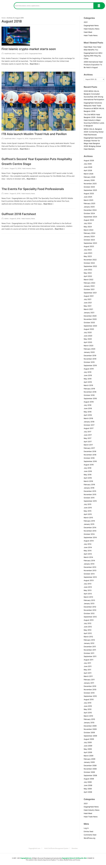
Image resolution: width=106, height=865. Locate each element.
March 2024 (88, 230)
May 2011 (87, 670)
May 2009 (88, 749)
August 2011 (88, 660)
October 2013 (89, 574)
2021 (86, 22)
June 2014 (88, 547)
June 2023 (88, 253)
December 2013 (90, 567)
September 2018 (90, 398)
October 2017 (89, 425)
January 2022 (89, 286)
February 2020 (89, 349)
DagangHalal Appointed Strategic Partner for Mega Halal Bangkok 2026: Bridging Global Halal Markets (93, 143)
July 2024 (88, 223)
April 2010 (88, 713)
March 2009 (88, 756)
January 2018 (89, 422)
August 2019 (89, 369)
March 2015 (88, 518)
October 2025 (89, 187)
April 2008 (88, 792)
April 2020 (88, 342)
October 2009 (89, 732)
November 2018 (90, 392)
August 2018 (89, 402)
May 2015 (87, 511)
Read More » (35, 64)
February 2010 (89, 719)
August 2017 (88, 428)
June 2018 (88, 408)
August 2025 (89, 193)
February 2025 (89, 203)
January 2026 (89, 180)
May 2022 (88, 273)
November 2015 (90, 494)
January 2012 (89, 643)
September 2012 (90, 617)
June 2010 (88, 706)
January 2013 (89, 603)
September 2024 (90, 217)
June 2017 (88, 435)
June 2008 (88, 785)
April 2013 (88, 594)
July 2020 (88, 332)
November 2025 (90, 184)
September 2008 (90, 775)
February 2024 (89, 233)
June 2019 (88, 375)
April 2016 (88, 478)
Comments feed (90, 835)
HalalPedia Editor (10, 53)
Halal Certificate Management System (56, 848)
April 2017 (88, 442)
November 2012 (90, 610)
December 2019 (90, 355)
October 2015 (89, 498)
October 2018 (89, 395)
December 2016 (90, 451)
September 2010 (90, 696)
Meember (75, 848)
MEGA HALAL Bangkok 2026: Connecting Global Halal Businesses (93, 132)
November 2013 (90, 570)
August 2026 (89, 160)
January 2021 (89, 313)
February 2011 (89, 680)
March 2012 (88, 637)
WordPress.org (89, 838)
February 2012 (89, 640)
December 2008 (90, 765)
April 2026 (88, 170)
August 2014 (89, 541)
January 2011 (89, 683)
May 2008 (88, 789)
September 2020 (90, 326)
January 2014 (89, 564)
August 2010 (89, 699)
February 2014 (89, 560)
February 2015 (89, 521)
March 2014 (88, 557)
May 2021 (87, 306)
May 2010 (87, 709)
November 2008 (90, 769)
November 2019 (90, 359)
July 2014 (87, 544)
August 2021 (89, 296)
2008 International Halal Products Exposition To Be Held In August (93, 64)
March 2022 (88, 279)
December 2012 (90, 607)
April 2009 (88, 752)
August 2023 (89, 246)
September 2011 (90, 656)
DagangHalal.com (34, 848)
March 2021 (88, 309)
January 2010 (89, 723)
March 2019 (88, 385)
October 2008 (89, 772)
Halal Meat (88, 32)
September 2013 (90, 577)
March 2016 (88, 481)
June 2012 (88, 627)
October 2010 (89, 693)
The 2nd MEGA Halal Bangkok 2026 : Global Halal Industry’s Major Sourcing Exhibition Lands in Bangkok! (94, 120)
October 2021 (89, 289)
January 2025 (89, 207)
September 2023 (90, 243)
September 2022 (90, 266)
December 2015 (90, 491)
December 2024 (90, 210)
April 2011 (87, 673)
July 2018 (87, 405)
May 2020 (88, 339)
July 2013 (87, 584)
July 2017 (87, 432)
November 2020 (90, 319)
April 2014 (88, 554)
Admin (6, 168)
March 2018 (88, 418)
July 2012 (87, 623)
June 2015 (88, 508)
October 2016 (89, 458)
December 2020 (90, 316)
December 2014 (90, 527)
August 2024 (89, 220)
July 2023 (88, 250)
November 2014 (90, 531)
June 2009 (88, 746)
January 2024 (89, 236)
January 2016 (89, 488)
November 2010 (90, 689)
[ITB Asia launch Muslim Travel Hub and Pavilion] (38, 101)
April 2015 (88, 514)
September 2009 (90, 736)
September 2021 (90, 293)
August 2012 (89, 620)
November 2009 (90, 729)
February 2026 (89, 177)
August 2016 (89, 465)
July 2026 (88, 164)
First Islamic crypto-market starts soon (29, 49)
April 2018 (88, 415)
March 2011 (88, 676)
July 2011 (87, 663)
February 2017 (89, 448)
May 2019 (87, 379)
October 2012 (89, 613)
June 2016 (88, 471)
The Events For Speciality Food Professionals (33, 189)
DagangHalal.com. (26, 858)
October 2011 (89, 653)
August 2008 (89, 779)
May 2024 (88, 227)
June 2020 (88, 336)
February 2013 (89, 600)
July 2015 (87, 504)
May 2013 (87, 590)
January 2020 (89, 352)
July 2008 (88, 782)
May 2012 (87, 630)
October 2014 (89, 534)
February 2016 (89, 484)
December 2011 (90, 647)
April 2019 (88, 382)
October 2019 (89, 362)
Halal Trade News (91, 35)
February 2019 (89, 389)
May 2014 (87, 551)
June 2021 (88, 303)
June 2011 (88, 666)
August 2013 (89, 580)
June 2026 (88, 167)
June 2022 (88, 270)
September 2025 (90, 190)
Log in (86, 828)
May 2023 (88, 256)
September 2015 (90, 501)
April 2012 (88, 633)
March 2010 (88, 716)
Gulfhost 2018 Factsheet (19, 214)
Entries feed (88, 831)
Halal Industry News (29, 168)
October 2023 (89, 240)
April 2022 (88, 276)
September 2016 (90, 461)
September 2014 (90, 537)
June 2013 (88, 587)
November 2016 (90, 455)
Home (3, 18)
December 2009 (90, 726)
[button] (7, 5)
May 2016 (87, 475)
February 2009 (89, 759)
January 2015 (89, 524)
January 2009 (89, 762)
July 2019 (87, 372)
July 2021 (87, 299)
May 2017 (87, 438)
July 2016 (87, 468)
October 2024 (89, 213)
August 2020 (89, 329)
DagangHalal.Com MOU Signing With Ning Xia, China (93, 56)
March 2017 (88, 445)
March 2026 (88, 174)
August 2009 (89, 739)
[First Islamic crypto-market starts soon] (38, 36)
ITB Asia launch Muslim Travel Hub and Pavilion (34, 134)
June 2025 (88, 197)
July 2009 (88, 742)
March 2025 (88, 200)
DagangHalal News (35, 53)
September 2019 (90, 365)
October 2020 (89, 322)
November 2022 (90, 260)
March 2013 (88, 597)
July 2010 (87, 703)
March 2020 (88, 346)
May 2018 (87, 412)
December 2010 (90, 686)
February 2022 (89, 283)
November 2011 (90, 650)
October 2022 (89, 263)
